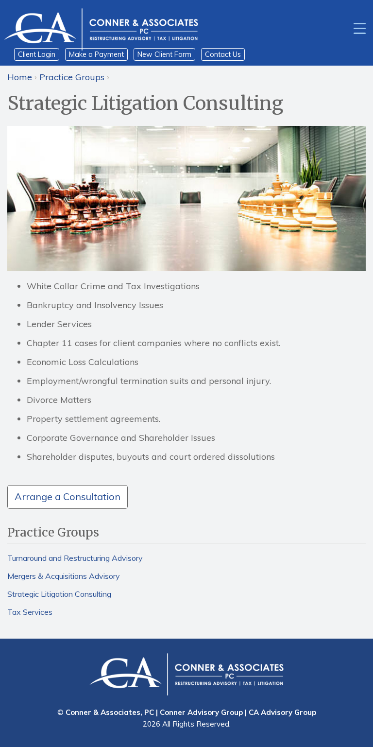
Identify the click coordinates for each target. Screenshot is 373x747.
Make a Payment (96, 54)
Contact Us (223, 54)
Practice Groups (71, 77)
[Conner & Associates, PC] (101, 29)
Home (19, 77)
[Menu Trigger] (359, 27)
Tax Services (29, 612)
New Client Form (164, 54)
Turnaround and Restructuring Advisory (75, 558)
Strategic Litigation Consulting (59, 594)
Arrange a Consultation (67, 496)
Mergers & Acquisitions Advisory (63, 576)
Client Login (36, 54)
